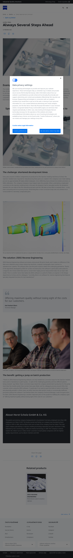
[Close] (61, 78)
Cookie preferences (19, 131)
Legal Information (27, 125)
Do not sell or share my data (50, 131)
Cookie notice (17, 125)
